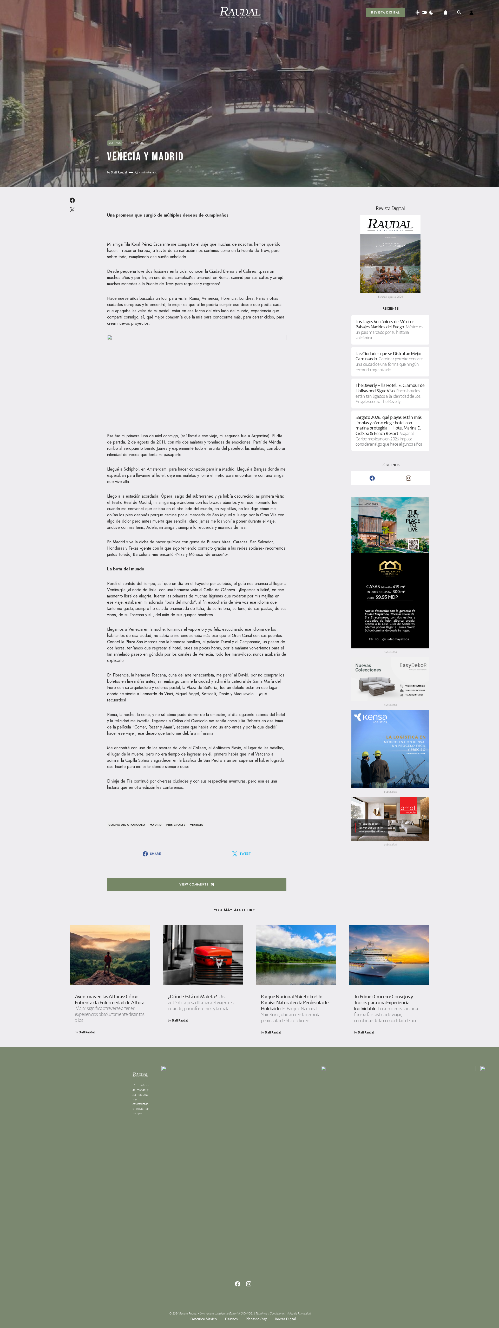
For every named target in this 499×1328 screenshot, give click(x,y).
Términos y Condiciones (270, 1314)
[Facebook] (372, 478)
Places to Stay (256, 1319)
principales (175, 825)
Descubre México (204, 1319)
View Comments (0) (196, 884)
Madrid (156, 825)
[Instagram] (408, 478)
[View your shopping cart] (445, 12)
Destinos (115, 143)
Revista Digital (385, 12)
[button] (27, 12)
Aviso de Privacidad (299, 1314)
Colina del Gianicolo (126, 825)
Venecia (196, 825)
